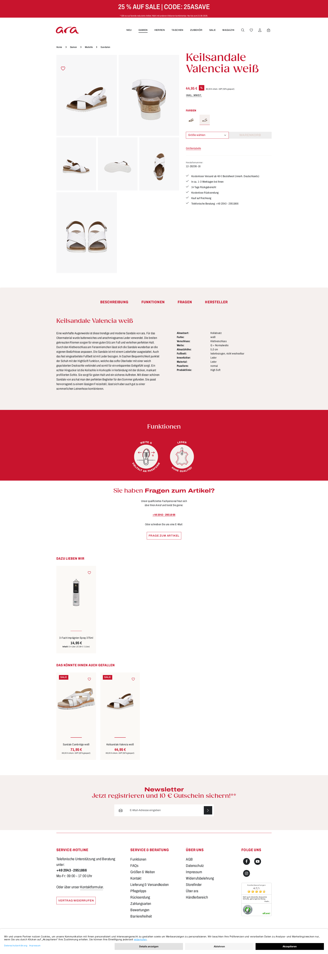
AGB (189, 859)
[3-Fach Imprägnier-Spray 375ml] (76, 592)
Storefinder (194, 885)
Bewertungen (139, 910)
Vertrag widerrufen (76, 900)
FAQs (134, 866)
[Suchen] (242, 30)
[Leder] (182, 457)
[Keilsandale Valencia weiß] (86, 95)
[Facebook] (246, 861)
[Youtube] (257, 861)
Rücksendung (140, 897)
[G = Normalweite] (146, 457)
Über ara (192, 891)
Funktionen (138, 859)
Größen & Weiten (142, 872)
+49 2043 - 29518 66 (164, 514)
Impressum (194, 872)
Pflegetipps (138, 891)
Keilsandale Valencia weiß (120, 744)
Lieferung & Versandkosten (149, 885)
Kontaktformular (91, 887)
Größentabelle (193, 148)
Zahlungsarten (140, 904)
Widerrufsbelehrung (200, 878)
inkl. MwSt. (194, 95)
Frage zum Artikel (164, 535)
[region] (117, 164)
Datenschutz (195, 866)
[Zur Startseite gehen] (67, 30)
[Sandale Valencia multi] (191, 120)
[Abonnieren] (208, 810)
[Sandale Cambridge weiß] (76, 698)
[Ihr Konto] (259, 30)
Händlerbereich (197, 897)
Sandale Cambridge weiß (76, 744)
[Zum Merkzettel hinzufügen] (63, 68)
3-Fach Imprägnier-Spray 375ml (76, 637)
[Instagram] (246, 873)
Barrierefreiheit (141, 916)
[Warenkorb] (268, 30)
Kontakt (135, 878)
